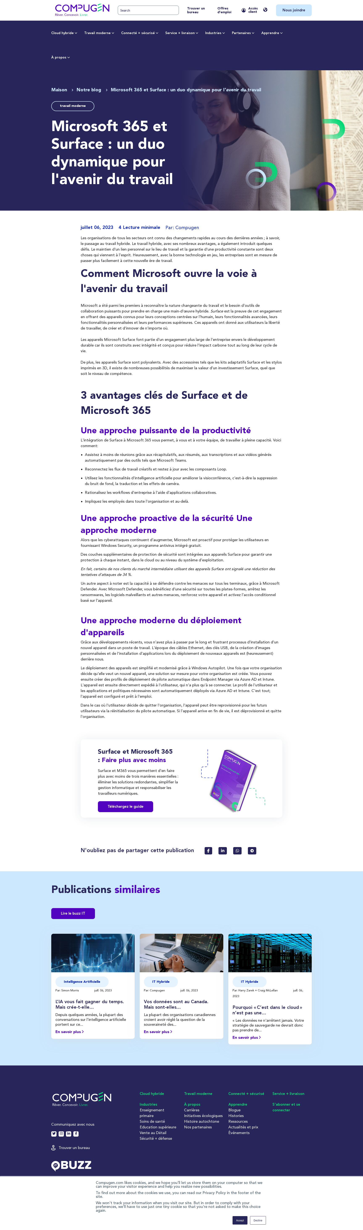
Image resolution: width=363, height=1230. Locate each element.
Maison (59, 90)
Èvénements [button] (239, 1132)
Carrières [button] (191, 1110)
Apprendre (270, 33)
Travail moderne (97, 33)
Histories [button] (236, 1115)
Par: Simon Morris (67, 990)
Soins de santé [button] (152, 1121)
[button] (82, 10)
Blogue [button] (234, 1110)
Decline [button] (258, 1220)
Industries (213, 33)
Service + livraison (180, 33)
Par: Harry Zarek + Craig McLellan (256, 990)
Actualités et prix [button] (243, 1127)
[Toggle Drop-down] (76, 33)
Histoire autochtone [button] (201, 1121)
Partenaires (241, 33)
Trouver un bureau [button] (74, 1147)
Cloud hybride (62, 33)
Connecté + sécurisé (138, 33)
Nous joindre (294, 10)
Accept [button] (240, 1220)
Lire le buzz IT (73, 913)
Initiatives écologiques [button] (203, 1115)
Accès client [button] (253, 10)
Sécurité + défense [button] (156, 1138)
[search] (148, 10)
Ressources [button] (238, 1121)
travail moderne (73, 106)
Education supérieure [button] (158, 1127)
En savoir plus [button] (68, 1032)
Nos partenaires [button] (198, 1127)
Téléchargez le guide (125, 807)
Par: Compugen (155, 990)
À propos (58, 57)
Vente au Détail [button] (153, 1132)
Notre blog (89, 90)
